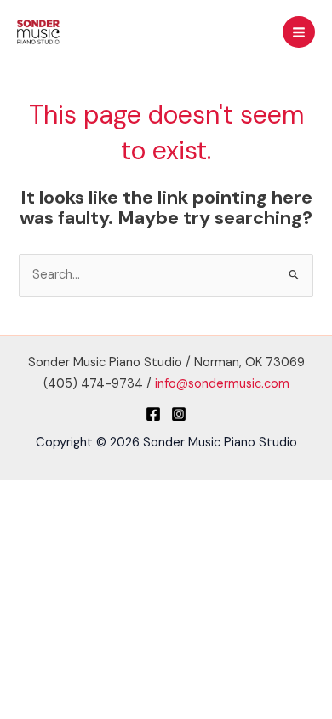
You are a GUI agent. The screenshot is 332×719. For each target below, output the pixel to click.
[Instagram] (178, 414)
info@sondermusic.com (222, 384)
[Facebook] (153, 414)
